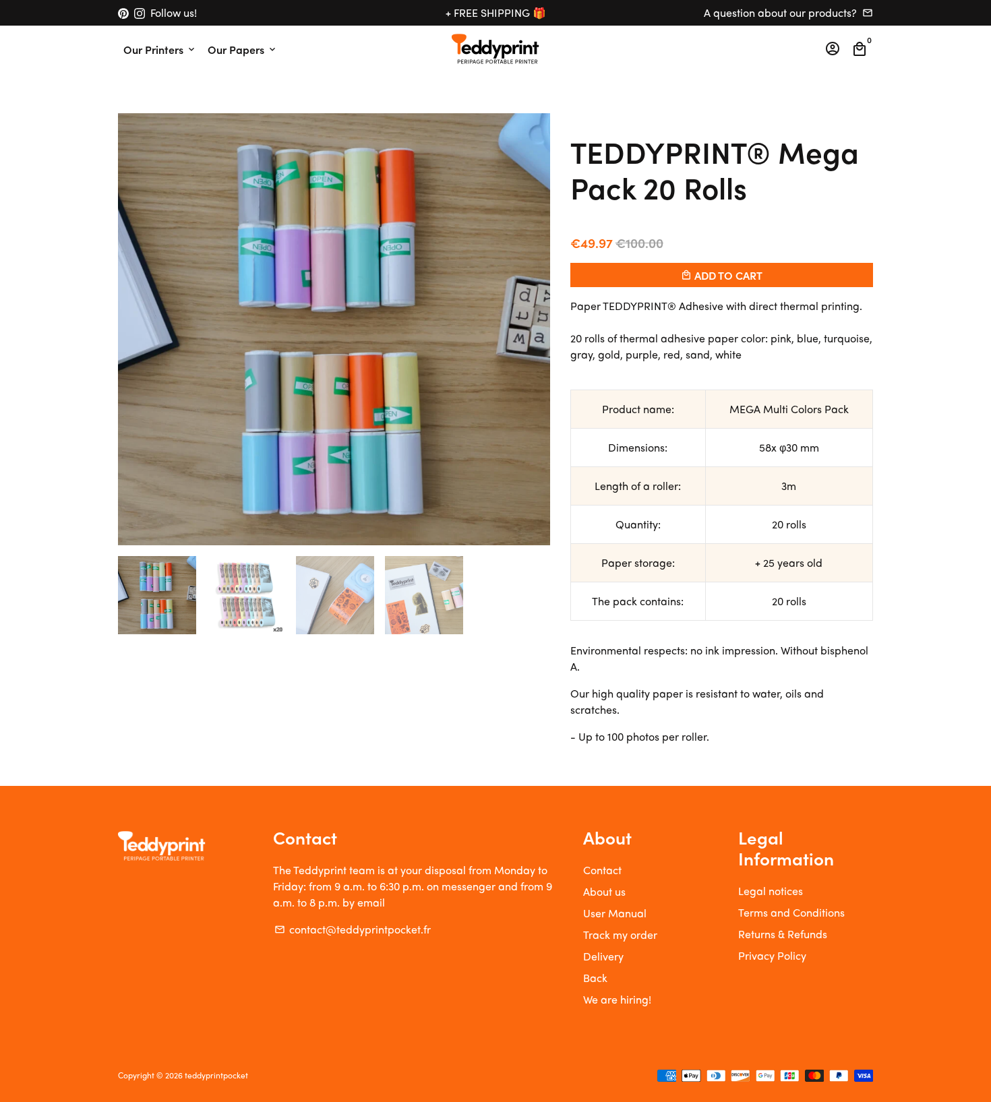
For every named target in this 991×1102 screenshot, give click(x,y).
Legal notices (770, 891)
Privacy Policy (772, 955)
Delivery (603, 956)
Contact (602, 870)
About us (604, 891)
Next (532, 329)
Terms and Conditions (791, 912)
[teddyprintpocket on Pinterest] (123, 12)
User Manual (615, 913)
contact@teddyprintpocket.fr (352, 929)
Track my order (620, 934)
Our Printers (160, 49)
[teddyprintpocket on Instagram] (139, 12)
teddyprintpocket (216, 1075)
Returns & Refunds (782, 934)
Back (595, 978)
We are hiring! (617, 999)
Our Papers (243, 49)
